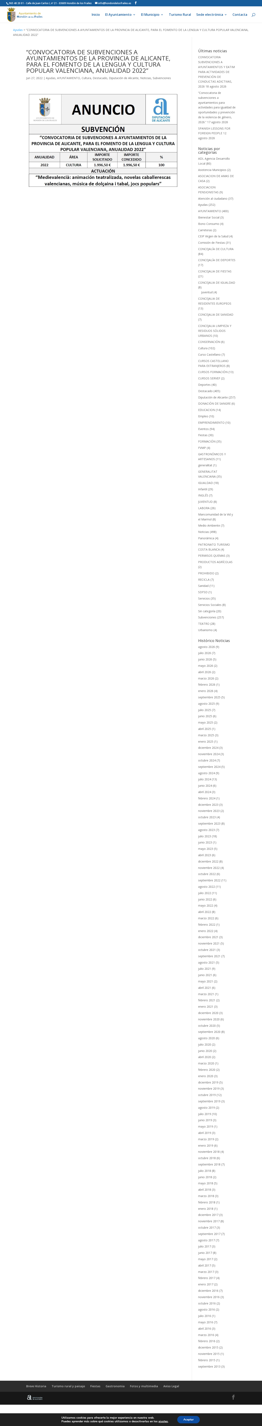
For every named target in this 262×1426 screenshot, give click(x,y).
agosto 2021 (206, 962)
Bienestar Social (208, 217)
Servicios (204, 598)
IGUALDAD (205, 483)
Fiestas (203, 435)
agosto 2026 (206, 647)
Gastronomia (115, 1386)
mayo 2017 (205, 1259)
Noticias (145, 78)
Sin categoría (206, 611)
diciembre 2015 (208, 1347)
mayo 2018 (205, 1183)
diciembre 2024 (208, 748)
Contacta (240, 15)
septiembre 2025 (209, 697)
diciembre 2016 (208, 1291)
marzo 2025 (206, 735)
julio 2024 (204, 779)
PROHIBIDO (206, 573)
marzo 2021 (206, 994)
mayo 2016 (205, 1322)
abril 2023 (204, 855)
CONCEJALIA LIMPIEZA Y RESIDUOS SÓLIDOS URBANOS (214, 331)
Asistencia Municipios (212, 170)
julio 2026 (204, 653)
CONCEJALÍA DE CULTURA (216, 249)
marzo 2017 (206, 1272)
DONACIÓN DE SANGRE (214, 403)
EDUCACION (206, 410)
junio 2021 (205, 975)
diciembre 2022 (208, 861)
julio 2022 (204, 893)
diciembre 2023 (208, 805)
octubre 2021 (207, 950)
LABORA (204, 508)
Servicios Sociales (209, 605)
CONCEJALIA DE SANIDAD (215, 314)
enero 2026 (205, 691)
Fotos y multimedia (144, 1386)
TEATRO (203, 624)
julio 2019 (204, 1114)
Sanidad (203, 586)
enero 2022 (205, 931)
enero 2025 (205, 741)
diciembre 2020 (208, 1013)
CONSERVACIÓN (209, 342)
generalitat (205, 465)
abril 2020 (204, 1057)
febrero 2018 (206, 1202)
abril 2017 (204, 1265)
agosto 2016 (206, 1309)
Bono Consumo (208, 224)
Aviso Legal (171, 1386)
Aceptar (188, 1419)
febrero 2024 (206, 798)
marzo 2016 (206, 1335)
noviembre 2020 (209, 1019)
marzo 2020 (206, 1063)
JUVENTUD (205, 502)
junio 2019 (205, 1120)
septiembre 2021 (209, 956)
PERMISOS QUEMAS (211, 556)
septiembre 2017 (209, 1234)
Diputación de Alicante (124, 78)
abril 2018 (204, 1190)
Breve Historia (36, 1386)
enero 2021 (205, 1006)
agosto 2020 (206, 1038)
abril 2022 (204, 912)
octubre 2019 (207, 1095)
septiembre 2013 (209, 1366)
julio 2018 (204, 1171)
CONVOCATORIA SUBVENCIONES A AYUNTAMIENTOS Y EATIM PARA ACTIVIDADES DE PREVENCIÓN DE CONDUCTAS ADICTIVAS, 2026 (216, 71)
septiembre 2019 (209, 1101)
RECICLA (204, 580)
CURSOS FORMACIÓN (213, 372)
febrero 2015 (206, 1360)
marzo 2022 (206, 918)
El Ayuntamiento (118, 15)
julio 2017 (204, 1246)
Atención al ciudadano (212, 198)
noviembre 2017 (209, 1221)
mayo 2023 (205, 849)
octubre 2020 (207, 1026)
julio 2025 (204, 710)
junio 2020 (205, 1051)
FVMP (202, 448)
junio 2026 (205, 659)
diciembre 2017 (208, 1215)
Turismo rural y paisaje (68, 1386)
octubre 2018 (207, 1158)
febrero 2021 (206, 1000)
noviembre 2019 (209, 1088)
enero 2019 (205, 1145)
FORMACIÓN (207, 441)
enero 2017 (205, 1284)
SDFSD (203, 592)
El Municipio (150, 15)
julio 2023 (204, 836)
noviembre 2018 (209, 1152)
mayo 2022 (205, 905)
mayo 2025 (205, 722)
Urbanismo (205, 630)
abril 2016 (204, 1328)
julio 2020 (204, 1044)
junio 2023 (205, 842)
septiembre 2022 (209, 880)
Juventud (207, 292)
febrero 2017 (206, 1278)
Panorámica (206, 538)
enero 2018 (205, 1209)
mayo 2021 (205, 981)
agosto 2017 (206, 1240)
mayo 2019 (205, 1126)
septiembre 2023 (209, 823)
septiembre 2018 (209, 1164)
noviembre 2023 (209, 811)
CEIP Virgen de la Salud (213, 236)
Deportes (204, 385)
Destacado (100, 78)
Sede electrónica (209, 15)
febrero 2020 (206, 1070)
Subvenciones (162, 78)
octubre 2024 (207, 760)
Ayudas (18, 30)
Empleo (203, 416)
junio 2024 (205, 786)
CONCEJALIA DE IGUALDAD (216, 283)
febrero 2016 (206, 1341)
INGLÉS (203, 495)
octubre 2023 (207, 817)
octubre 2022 (207, 874)
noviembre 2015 (209, 1354)
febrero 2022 (206, 924)
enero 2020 (205, 1076)
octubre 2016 (207, 1303)
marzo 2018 (206, 1196)
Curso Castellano (209, 354)
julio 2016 (204, 1316)
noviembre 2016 (209, 1297)
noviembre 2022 (209, 868)
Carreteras (205, 230)
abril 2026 (204, 672)
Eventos (203, 429)
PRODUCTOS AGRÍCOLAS (215, 562)
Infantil (202, 489)
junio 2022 (205, 899)
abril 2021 (204, 988)
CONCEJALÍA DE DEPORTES (216, 260)
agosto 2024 (206, 773)
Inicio (96, 15)
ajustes (163, 1421)
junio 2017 (205, 1253)
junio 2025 (205, 716)
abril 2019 (204, 1133)
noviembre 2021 (209, 943)
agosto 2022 (206, 887)
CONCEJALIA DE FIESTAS (215, 271)
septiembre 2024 (209, 767)
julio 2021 (204, 969)
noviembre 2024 (209, 754)
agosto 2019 (206, 1108)
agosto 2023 (206, 830)
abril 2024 (204, 792)
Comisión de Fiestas (211, 243)
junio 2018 (205, 1177)
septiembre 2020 (209, 1032)
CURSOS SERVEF (209, 378)
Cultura (86, 78)
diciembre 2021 (208, 937)
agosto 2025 (206, 704)
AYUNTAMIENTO (68, 78)
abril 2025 (204, 729)
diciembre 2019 (208, 1082)
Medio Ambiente (209, 525)
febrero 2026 (206, 684)
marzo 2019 (206, 1139)
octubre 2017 (207, 1227)
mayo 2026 (205, 666)
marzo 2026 (206, 678)
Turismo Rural (180, 15)
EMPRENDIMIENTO (211, 422)
